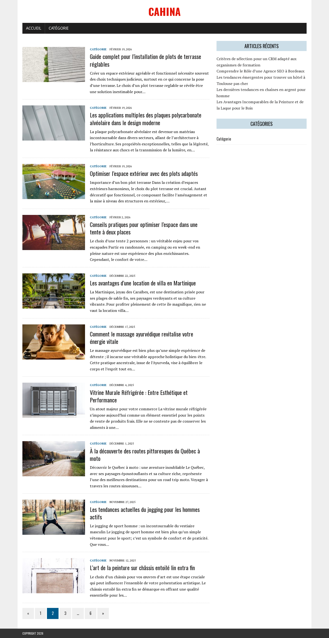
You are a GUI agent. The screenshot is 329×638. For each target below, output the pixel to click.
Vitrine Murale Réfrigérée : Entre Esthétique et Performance (139, 396)
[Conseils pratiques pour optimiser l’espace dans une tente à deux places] (53, 246)
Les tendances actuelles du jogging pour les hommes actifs (145, 513)
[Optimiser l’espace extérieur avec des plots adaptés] (53, 195)
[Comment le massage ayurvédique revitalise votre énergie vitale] (53, 356)
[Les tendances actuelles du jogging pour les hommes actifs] (53, 531)
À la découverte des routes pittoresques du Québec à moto (145, 454)
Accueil (33, 28)
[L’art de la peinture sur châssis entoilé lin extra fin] (53, 590)
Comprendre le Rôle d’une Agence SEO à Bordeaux (260, 71)
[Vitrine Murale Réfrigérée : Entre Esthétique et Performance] (53, 414)
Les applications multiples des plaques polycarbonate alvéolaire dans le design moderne (145, 118)
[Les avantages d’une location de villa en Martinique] (53, 305)
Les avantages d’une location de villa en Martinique (143, 282)
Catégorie (59, 28)
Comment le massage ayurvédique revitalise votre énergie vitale (141, 337)
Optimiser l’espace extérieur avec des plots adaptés (144, 173)
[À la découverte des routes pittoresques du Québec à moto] (53, 473)
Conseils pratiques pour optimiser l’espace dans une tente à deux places (143, 228)
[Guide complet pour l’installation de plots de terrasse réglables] (53, 79)
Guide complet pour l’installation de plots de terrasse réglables (145, 60)
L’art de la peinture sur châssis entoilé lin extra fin (142, 567)
